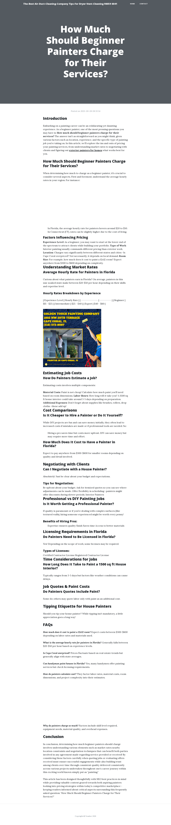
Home (132, 4)
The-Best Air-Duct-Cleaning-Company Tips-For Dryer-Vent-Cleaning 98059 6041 (70, 3)
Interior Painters (95, 494)
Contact (144, 4)
